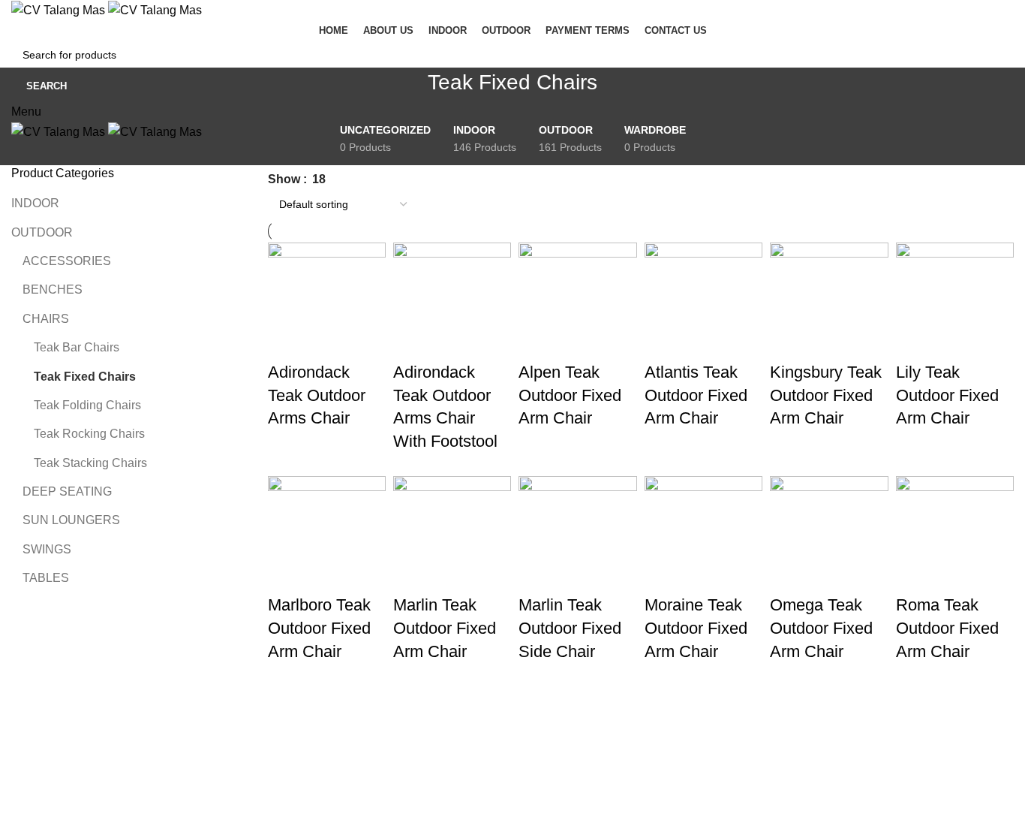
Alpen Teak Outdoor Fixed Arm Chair (570, 395)
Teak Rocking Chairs (89, 433)
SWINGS (47, 549)
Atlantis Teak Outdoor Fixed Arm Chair (696, 395)
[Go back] (409, 90)
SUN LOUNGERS (71, 520)
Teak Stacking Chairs (90, 463)
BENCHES (53, 289)
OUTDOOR (42, 232)
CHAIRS (46, 318)
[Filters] (19, 754)
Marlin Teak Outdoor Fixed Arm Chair (444, 628)
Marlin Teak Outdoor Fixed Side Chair (570, 628)
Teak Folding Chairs (87, 405)
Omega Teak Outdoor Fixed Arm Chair (821, 628)
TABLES (46, 577)
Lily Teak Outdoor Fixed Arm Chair (947, 395)
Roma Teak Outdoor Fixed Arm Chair (947, 628)
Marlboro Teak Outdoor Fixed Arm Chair (319, 628)
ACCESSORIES (67, 261)
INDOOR (35, 203)
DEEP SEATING (67, 491)
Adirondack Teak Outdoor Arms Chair (316, 395)
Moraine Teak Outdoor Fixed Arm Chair (696, 628)
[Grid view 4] (342, 176)
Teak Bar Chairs (76, 347)
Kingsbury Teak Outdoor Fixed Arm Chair (826, 395)
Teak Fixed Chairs (85, 376)
